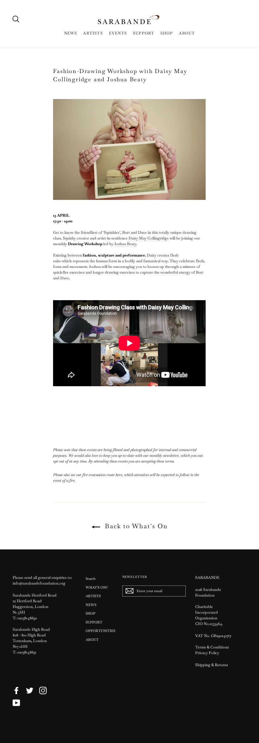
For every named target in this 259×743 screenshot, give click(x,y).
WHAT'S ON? (97, 587)
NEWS (70, 33)
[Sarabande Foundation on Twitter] (29, 690)
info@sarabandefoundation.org (39, 583)
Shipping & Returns (211, 664)
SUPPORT (143, 33)
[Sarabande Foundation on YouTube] (16, 703)
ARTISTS (93, 33)
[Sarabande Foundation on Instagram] (43, 690)
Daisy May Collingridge (148, 238)
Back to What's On (135, 526)
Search (90, 578)
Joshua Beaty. (125, 243)
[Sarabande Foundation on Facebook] (16, 690)
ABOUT (187, 33)
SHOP (166, 33)
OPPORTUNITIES (99, 630)
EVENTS (118, 33)
